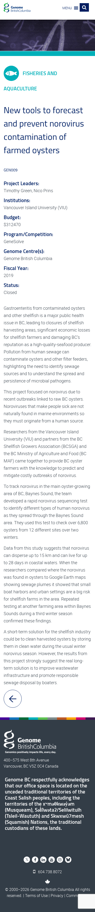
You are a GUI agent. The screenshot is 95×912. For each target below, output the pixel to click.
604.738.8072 (49, 871)
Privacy (57, 895)
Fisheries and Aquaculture (30, 81)
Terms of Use (36, 895)
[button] (67, 8)
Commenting (77, 895)
